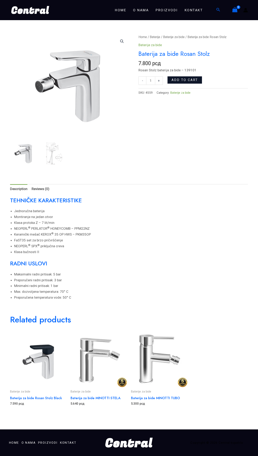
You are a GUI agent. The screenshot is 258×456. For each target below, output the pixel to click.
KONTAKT (194, 10)
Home (142, 37)
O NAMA (141, 10)
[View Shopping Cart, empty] (234, 10)
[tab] (18, 188)
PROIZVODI (167, 10)
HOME (120, 10)
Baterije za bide (174, 37)
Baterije (155, 37)
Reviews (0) (40, 189)
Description (18, 189)
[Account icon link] (245, 10)
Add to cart (185, 80)
